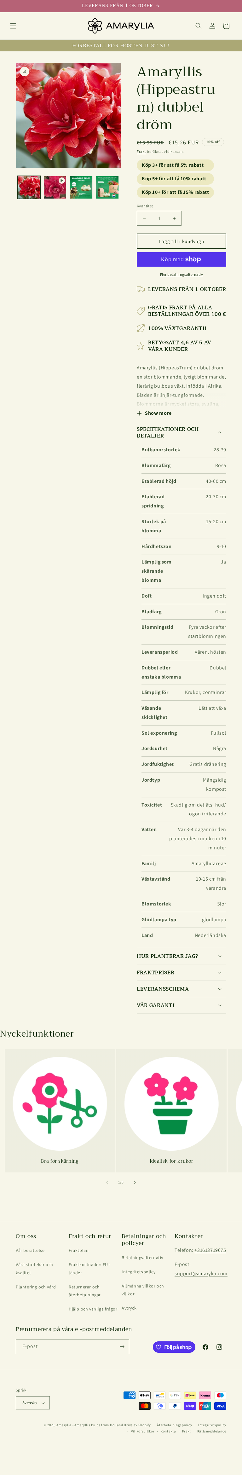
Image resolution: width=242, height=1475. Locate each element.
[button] (13, 26)
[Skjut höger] (135, 1182)
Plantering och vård (36, 1287)
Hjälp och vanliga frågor (93, 1309)
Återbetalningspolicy (174, 1425)
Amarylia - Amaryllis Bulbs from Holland (89, 1425)
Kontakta (168, 1431)
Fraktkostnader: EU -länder (90, 1268)
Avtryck (129, 1308)
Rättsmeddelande (212, 1431)
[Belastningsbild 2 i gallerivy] (81, 187)
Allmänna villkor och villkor (143, 1290)
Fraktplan (79, 1250)
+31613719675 (210, 1250)
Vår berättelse (30, 1250)
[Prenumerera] (122, 1346)
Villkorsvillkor (143, 1431)
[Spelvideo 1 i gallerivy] (54, 187)
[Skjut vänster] (107, 1182)
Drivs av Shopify (137, 1425)
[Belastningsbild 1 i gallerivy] (28, 187)
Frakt (141, 151)
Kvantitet (145, 206)
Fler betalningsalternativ (181, 274)
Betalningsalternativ (142, 1257)
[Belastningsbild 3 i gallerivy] (107, 187)
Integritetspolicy (138, 1272)
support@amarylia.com (201, 1273)
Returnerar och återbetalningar (85, 1291)
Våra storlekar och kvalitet (34, 1268)
